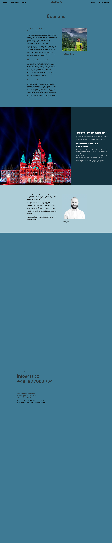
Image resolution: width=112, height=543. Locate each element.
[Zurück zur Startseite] (56, 2)
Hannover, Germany (24, 371)
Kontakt (93, 2)
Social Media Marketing (103, 2)
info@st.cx (28, 376)
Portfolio (5, 2)
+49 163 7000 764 (35, 381)
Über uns (24, 2)
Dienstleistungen (14, 2)
